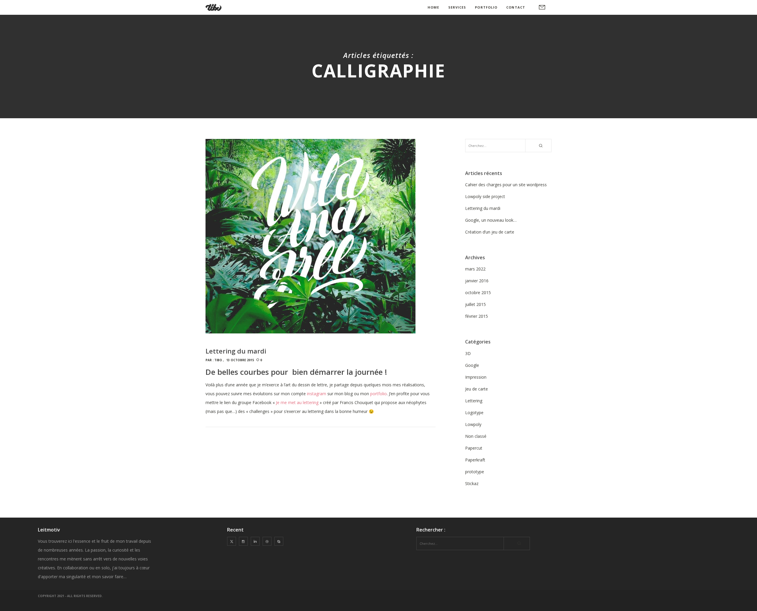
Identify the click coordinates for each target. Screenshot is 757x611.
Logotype (474, 412)
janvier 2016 (477, 280)
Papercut (473, 448)
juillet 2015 (475, 304)
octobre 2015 (478, 292)
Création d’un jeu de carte (489, 232)
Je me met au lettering (297, 402)
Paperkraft (475, 460)
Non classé (475, 436)
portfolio (378, 393)
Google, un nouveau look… (491, 220)
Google (472, 365)
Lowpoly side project (485, 196)
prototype (474, 471)
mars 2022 (475, 269)
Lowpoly (473, 424)
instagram (316, 393)
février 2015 (476, 316)
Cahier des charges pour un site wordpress (506, 184)
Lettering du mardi (482, 208)
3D (468, 353)
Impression (475, 377)
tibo (218, 360)
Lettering (473, 400)
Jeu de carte (476, 389)
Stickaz (471, 483)
